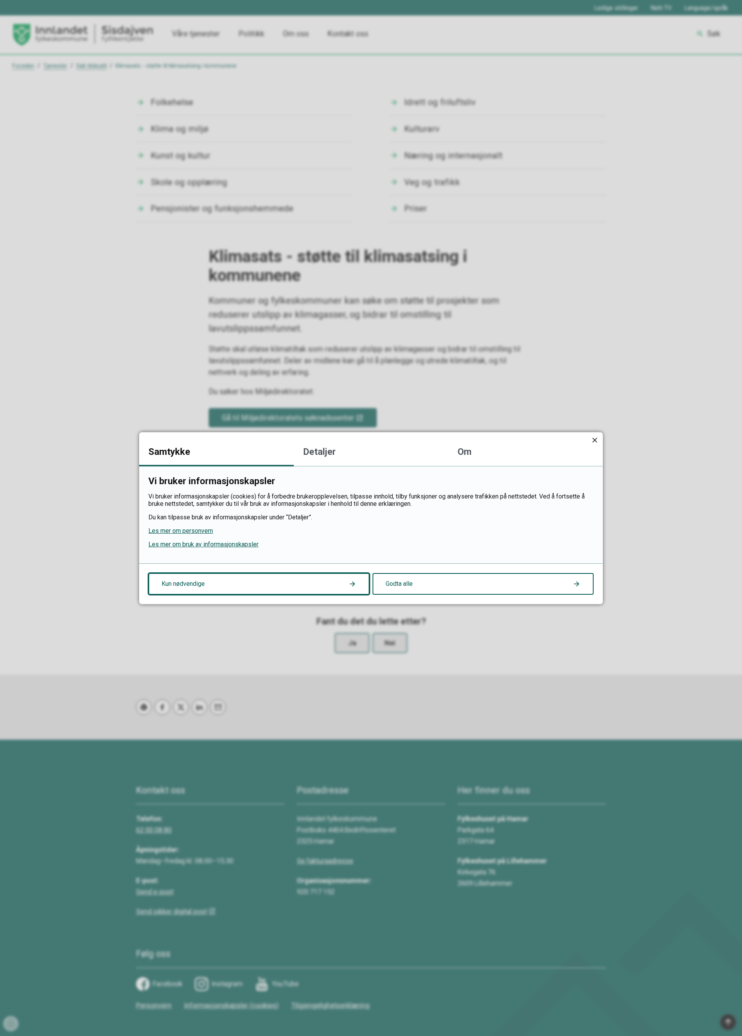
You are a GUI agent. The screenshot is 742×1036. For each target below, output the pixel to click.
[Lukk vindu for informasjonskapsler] (594, 440)
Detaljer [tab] (319, 451)
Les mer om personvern (180, 530)
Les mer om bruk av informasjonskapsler (203, 544)
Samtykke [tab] (169, 451)
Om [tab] (464, 451)
